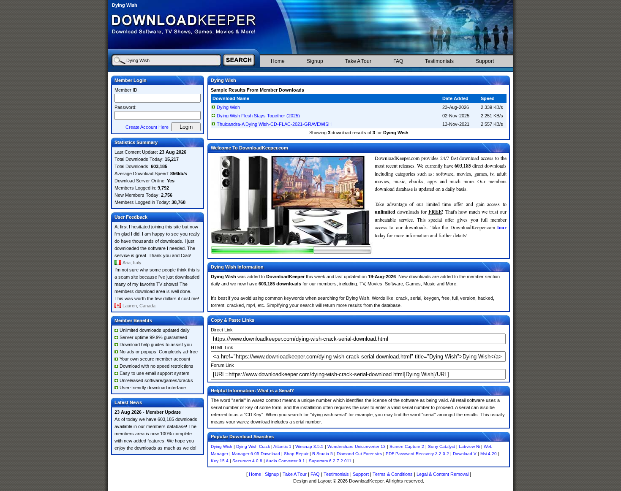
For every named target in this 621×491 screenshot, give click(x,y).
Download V (465, 453)
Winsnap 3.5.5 (309, 446)
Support (485, 61)
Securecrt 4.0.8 (247, 460)
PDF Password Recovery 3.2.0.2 (417, 453)
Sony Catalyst (441, 446)
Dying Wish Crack (253, 446)
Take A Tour (358, 61)
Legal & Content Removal (442, 474)
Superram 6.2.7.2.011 (330, 460)
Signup (315, 61)
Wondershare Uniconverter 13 (356, 446)
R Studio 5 (322, 453)
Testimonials (439, 61)
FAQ (398, 61)
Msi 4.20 (488, 453)
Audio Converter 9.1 (285, 460)
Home (278, 61)
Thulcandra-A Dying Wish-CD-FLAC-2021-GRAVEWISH (274, 124)
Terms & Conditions (393, 474)
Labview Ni (469, 446)
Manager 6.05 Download (256, 453)
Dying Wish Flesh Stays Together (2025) (258, 115)
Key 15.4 (220, 460)
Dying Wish (228, 107)
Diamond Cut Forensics (359, 453)
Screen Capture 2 (406, 446)
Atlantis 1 (282, 446)
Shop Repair (296, 453)
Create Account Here (147, 127)
